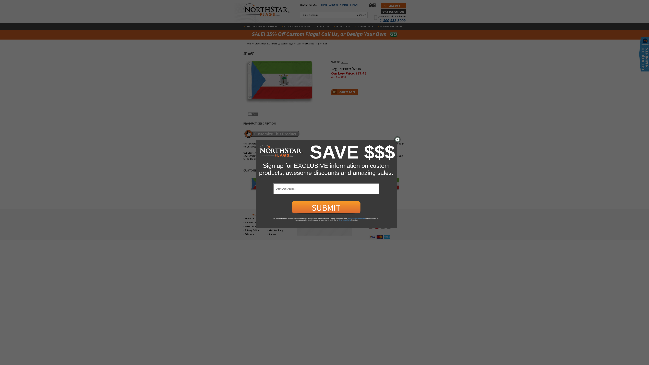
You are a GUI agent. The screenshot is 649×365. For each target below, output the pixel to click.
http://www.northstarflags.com (356, 218)
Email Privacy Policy (345, 220)
